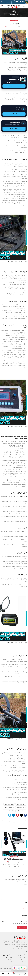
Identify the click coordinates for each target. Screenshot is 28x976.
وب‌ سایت (24, 915)
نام (26, 902)
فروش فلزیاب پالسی (8, 810)
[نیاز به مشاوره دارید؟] (14, 126)
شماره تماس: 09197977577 (18, 951)
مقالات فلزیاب (12, 14)
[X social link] (21, 815)
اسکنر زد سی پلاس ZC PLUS (14, 859)
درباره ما (10, 959)
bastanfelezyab (19, 27)
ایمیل (25, 909)
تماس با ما (9, 962)
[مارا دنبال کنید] (14, 111)
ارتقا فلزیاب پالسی (9, 804)
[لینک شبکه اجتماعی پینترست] (17, 815)
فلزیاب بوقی (23, 959)
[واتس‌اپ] (21, 968)
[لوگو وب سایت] (14, 6)
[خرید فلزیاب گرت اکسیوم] (14, 82)
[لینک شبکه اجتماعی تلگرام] (9, 815)
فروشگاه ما (9, 957)
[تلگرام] (17, 968)
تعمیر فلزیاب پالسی (8, 807)
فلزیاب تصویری (14, 856)
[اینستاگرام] (14, 968)
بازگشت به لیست (14, 821)
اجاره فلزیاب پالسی (21, 804)
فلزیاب (16, 943)
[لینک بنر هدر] (14, 2)
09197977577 (10, 426)
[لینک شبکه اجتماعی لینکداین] (13, 815)
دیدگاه (25, 884)
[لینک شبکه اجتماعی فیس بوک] (25, 815)
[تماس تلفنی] (24, 968)
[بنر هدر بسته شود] (2, 2)
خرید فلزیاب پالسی (21, 810)
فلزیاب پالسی (20, 136)
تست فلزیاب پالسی (20, 807)
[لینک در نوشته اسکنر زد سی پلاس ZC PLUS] (14, 843)
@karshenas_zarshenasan (19, 794)
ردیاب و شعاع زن (22, 957)
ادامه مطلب (14, 869)
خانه (18, 14)
